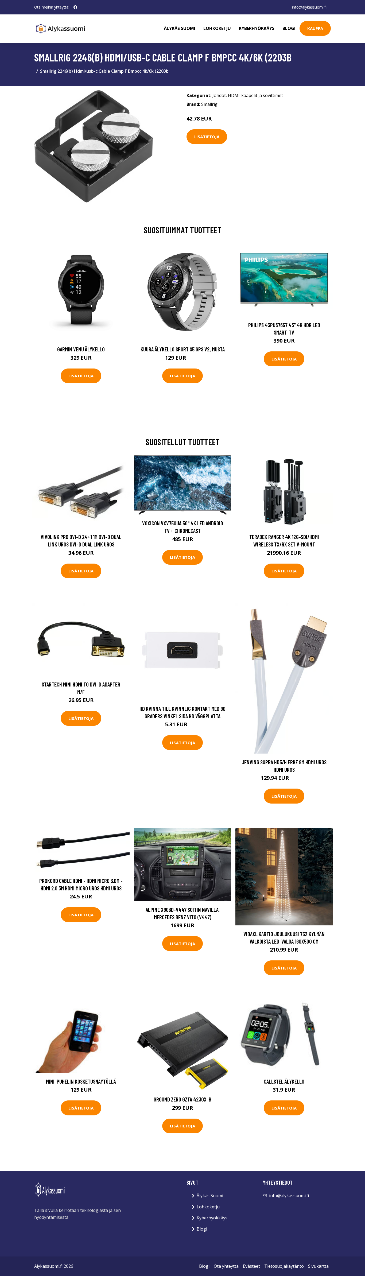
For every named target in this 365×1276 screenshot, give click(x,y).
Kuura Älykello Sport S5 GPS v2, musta (183, 349)
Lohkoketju (217, 28)
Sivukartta (318, 1266)
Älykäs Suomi (210, 1196)
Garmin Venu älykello (81, 349)
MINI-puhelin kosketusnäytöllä (81, 1081)
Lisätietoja (206, 136)
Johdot (219, 95)
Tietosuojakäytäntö (284, 1266)
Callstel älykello (284, 1081)
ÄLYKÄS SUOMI (179, 28)
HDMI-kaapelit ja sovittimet (255, 95)
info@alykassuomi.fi (309, 7)
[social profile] (75, 7)
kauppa (315, 28)
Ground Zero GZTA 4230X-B (182, 1099)
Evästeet (251, 1266)
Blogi (289, 28)
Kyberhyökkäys (256, 28)
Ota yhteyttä (226, 1266)
